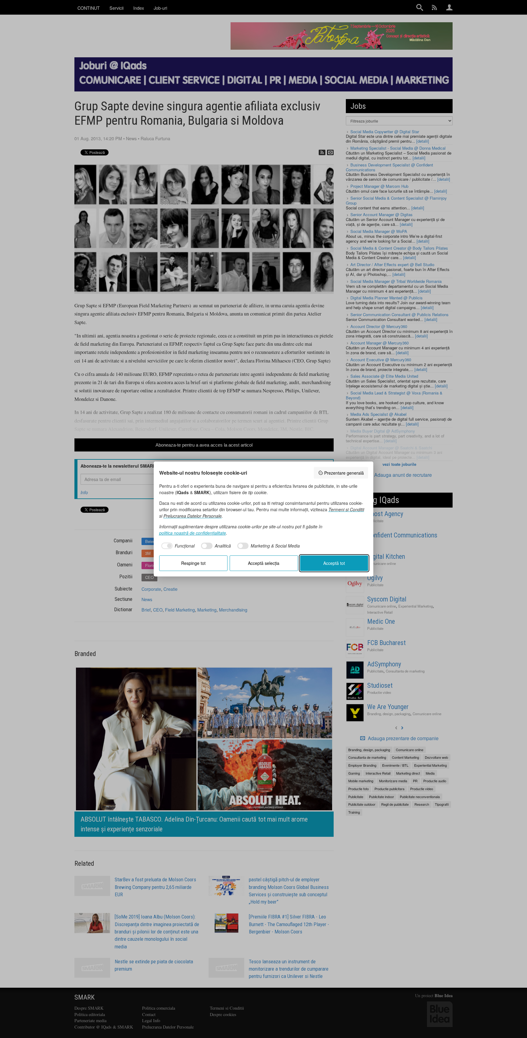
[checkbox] (177, 546)
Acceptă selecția (263, 563)
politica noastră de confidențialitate (192, 533)
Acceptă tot (334, 563)
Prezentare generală (344, 473)
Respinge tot (193, 563)
